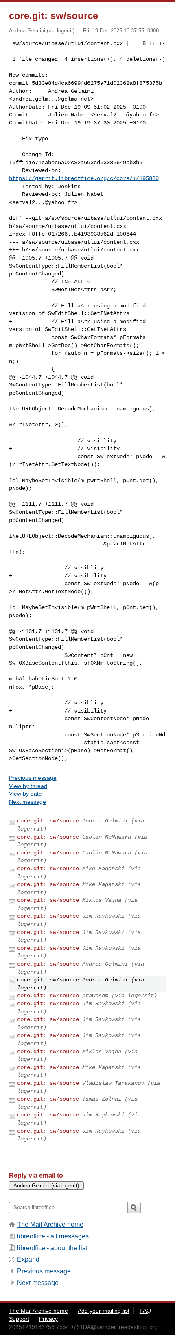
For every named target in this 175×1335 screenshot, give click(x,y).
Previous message (33, 778)
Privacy (48, 1319)
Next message (27, 801)
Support (19, 1319)
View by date (25, 793)
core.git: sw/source (48, 821)
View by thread (28, 786)
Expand (28, 1259)
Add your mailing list (103, 1310)
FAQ (145, 1310)
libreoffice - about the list (52, 1248)
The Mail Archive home (50, 1224)
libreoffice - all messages (53, 1236)
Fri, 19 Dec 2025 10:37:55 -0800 (121, 31)
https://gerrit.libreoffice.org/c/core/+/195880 (84, 178)
